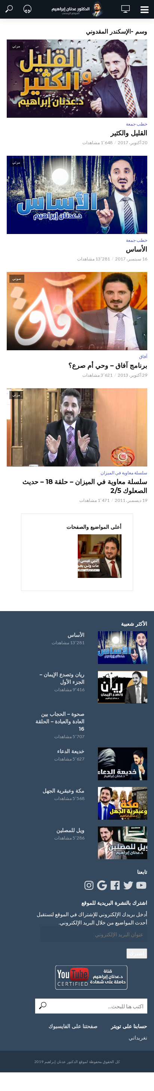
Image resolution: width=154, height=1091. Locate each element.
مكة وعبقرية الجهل (63, 790)
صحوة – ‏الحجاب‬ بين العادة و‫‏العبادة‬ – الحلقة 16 (60, 721)
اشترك (136, 953)
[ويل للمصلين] (122, 842)
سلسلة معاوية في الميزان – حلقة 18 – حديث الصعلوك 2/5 (84, 486)
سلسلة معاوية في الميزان (124, 472)
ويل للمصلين (70, 830)
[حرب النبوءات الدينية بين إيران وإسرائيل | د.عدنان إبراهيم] (99, 556)
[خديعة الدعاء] (122, 763)
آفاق (143, 356)
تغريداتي (138, 1037)
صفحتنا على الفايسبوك (73, 1026)
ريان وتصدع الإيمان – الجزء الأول (62, 678)
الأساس (136, 249)
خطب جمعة (136, 124)
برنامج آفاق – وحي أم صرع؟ (107, 365)
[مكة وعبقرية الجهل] (122, 803)
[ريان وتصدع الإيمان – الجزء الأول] (122, 687)
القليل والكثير (129, 133)
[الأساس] (122, 647)
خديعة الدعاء (70, 751)
